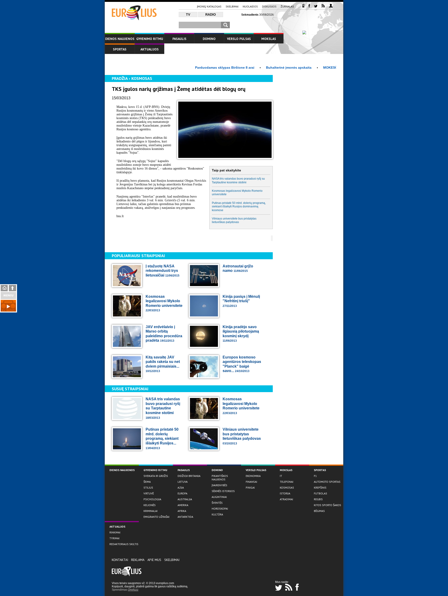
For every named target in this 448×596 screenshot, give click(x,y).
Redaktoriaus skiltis (123, 544)
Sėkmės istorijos (223, 491)
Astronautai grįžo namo (238, 268)
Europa (182, 493)
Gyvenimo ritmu (149, 39)
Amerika (183, 505)
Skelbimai (232, 6)
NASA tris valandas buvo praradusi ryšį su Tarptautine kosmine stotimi (238, 180)
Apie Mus (154, 560)
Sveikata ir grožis (156, 476)
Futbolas (320, 493)
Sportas (119, 49)
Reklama (137, 560)
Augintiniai (219, 497)
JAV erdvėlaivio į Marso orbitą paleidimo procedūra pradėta (164, 334)
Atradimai (286, 499)
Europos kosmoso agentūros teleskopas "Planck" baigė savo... (242, 364)
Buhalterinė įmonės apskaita (275, 67)
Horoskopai (220, 508)
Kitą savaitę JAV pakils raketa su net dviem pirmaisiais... (163, 364)
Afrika (182, 511)
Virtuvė (149, 493)
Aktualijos (149, 49)
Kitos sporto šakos (327, 505)
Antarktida (185, 516)
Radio (210, 14)
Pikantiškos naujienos (220, 477)
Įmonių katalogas (209, 6)
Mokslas (268, 39)
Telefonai (286, 481)
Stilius (148, 487)
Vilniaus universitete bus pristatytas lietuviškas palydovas (234, 220)
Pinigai (250, 487)
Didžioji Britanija (189, 476)
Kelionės (150, 505)
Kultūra (217, 514)
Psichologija (152, 499)
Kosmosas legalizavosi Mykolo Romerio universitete (237, 192)
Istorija (285, 493)
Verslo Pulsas (239, 39)
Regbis (318, 499)
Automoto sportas (327, 481)
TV (188, 14)
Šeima (147, 481)
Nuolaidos (250, 6)
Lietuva (183, 481)
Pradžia (120, 78)
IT (281, 476)
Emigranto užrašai (156, 516)
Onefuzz (133, 589)
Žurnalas (287, 6)
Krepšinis (320, 487)
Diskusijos (269, 6)
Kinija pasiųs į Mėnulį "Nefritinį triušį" (241, 301)
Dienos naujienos (119, 39)
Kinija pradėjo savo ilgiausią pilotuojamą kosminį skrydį (241, 334)
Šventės (217, 502)
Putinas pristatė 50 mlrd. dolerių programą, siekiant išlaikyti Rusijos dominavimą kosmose (239, 206)
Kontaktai (120, 560)
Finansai (251, 481)
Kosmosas (141, 78)
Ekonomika (253, 476)
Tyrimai (114, 538)
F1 (315, 476)
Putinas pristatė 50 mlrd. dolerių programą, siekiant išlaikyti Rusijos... (162, 438)
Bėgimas (319, 511)
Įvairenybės (219, 485)
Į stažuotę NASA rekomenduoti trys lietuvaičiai (162, 270)
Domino (209, 39)
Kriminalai (151, 511)
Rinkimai (114, 532)
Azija (181, 487)
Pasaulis (179, 39)
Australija (185, 499)
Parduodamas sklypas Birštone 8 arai (210, 67)
